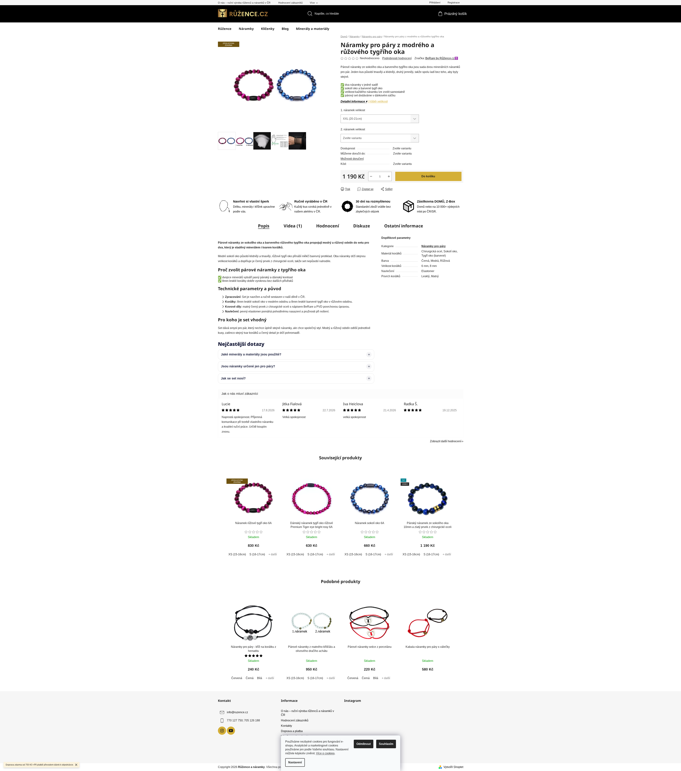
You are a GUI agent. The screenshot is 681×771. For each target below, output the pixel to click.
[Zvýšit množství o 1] (389, 176)
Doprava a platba (292, 731)
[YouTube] (231, 731)
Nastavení (295, 762)
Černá (250, 678)
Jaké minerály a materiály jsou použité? (251, 354)
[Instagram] (222, 731)
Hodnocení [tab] (327, 226)
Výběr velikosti (378, 101)
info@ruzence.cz (237, 712)
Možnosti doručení (352, 158)
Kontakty (286, 725)
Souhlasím (386, 743)
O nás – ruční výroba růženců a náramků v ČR (244, 2)
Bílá (259, 678)
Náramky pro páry (433, 246)
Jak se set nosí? (233, 378)
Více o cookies (325, 753)
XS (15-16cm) (237, 554)
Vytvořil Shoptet (453, 767)
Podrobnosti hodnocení (397, 58)
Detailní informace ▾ (354, 101)
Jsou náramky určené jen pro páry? (248, 366)
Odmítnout (363, 743)
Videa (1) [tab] (293, 226)
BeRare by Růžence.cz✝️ (441, 58)
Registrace (454, 2)
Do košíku (428, 176)
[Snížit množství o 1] (371, 176)
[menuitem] (224, 29)
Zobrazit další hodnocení (445, 441)
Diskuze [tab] (361, 226)
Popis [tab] (263, 226)
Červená (236, 678)
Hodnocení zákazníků (290, 2)
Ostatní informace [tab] (403, 226)
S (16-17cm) (257, 554)
